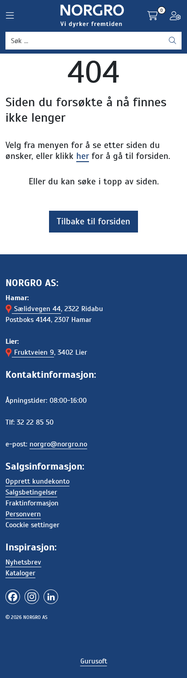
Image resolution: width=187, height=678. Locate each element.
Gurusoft (93, 661)
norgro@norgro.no (58, 444)
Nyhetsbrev (23, 562)
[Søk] (172, 41)
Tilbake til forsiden (93, 221)
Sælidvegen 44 (36, 308)
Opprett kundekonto (37, 481)
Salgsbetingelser (31, 492)
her (82, 156)
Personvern (23, 514)
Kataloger (20, 573)
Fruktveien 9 (33, 352)
